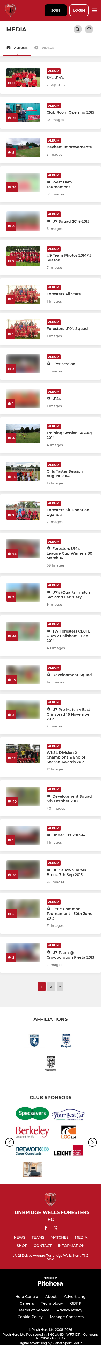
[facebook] (45, 1228)
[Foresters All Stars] (23, 294)
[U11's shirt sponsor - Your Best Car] (68, 1114)
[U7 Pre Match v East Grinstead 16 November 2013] (23, 709)
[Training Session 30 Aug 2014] (23, 433)
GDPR (75, 1303)
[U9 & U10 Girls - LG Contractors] (68, 1133)
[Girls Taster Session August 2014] (23, 471)
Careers (27, 1303)
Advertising (75, 1296)
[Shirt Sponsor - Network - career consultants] (32, 1152)
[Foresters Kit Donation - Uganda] (23, 510)
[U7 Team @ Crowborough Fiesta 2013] (23, 952)
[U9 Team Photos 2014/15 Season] (23, 256)
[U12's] (23, 398)
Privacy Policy (69, 1310)
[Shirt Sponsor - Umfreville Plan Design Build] (32, 1170)
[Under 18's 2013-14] (23, 835)
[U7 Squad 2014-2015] (23, 221)
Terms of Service (34, 1310)
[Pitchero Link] (50, 1284)
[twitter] (56, 1228)
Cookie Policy (30, 1316)
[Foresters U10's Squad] (23, 329)
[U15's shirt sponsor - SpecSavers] (32, 1114)
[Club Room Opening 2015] (23, 112)
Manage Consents (67, 1316)
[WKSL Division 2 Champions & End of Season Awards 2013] (23, 753)
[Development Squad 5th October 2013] (23, 796)
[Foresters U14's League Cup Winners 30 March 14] (23, 548)
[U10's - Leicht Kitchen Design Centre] (68, 1152)
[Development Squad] (23, 674)
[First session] (23, 363)
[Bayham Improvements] (23, 147)
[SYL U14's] (23, 77)
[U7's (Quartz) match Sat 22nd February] (23, 592)
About (51, 1296)
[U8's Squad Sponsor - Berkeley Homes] (32, 1133)
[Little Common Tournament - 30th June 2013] (23, 908)
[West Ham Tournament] (23, 182)
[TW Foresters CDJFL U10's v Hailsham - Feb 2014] (23, 631)
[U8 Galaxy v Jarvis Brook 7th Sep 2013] (23, 869)
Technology (52, 1303)
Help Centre (26, 1296)
